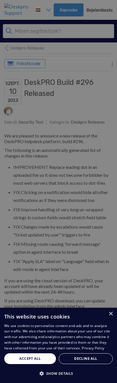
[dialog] (58, 345)
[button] (58, 373)
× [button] (110, 314)
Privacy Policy (93, 348)
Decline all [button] (85, 358)
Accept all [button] (30, 358)
